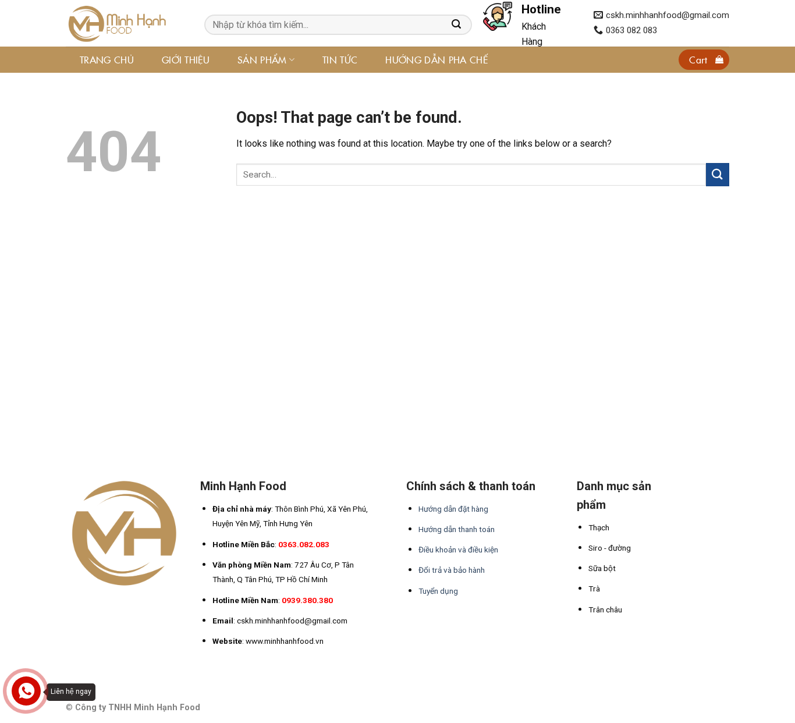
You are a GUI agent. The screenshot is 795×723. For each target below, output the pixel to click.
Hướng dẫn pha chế (436, 59)
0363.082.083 (303, 544)
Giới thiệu (186, 59)
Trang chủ (107, 59)
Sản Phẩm (262, 59)
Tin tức (339, 59)
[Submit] (717, 174)
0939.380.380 (307, 600)
